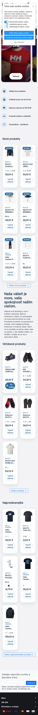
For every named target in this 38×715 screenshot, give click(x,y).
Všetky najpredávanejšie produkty (19, 654)
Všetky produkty (19, 490)
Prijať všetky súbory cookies (19, 33)
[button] (19, 698)
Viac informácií (19, 42)
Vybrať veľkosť (10, 180)
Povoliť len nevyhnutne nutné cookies (19, 38)
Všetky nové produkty (19, 285)
